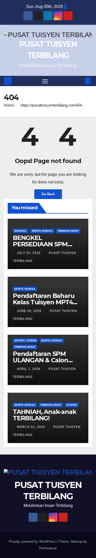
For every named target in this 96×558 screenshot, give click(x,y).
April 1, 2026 (29, 369)
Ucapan (71, 404)
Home (9, 105)
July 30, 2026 (29, 253)
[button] (80, 81)
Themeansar (47, 548)
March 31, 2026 (31, 427)
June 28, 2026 (29, 311)
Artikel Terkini (25, 340)
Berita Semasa (42, 230)
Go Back (48, 194)
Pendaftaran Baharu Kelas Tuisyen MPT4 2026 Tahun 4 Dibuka (45, 302)
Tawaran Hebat (68, 230)
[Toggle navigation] (45, 81)
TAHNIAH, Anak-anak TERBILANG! (44, 415)
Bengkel (20, 230)
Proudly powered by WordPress (33, 541)
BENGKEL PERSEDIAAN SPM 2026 (40, 244)
